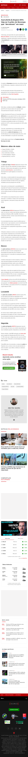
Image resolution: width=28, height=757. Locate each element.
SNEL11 (13, 7)
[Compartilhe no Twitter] (20, 29)
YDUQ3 (13, 164)
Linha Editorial (18, 694)
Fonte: (23, 558)
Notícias (2, 10)
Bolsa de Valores (5, 36)
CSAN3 (4, 550)
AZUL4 (11, 210)
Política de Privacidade (9, 694)
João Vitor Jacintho (14, 408)
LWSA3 (14, 294)
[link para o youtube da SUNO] (19, 728)
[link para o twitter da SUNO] (12, 728)
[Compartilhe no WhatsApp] (23, 29)
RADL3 (4, 553)
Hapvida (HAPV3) (5, 386)
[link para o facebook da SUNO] (8, 728)
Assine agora (14, 709)
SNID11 (18, 7)
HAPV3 (14, 326)
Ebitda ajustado (14, 282)
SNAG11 (8, 7)
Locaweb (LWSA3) (20, 386)
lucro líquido (5, 279)
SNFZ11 (3, 7)
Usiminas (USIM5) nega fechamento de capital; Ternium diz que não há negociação (13, 468)
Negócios (7, 10)
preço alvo (23, 333)
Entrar (24, 1)
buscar (15, 5)
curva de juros (9, 170)
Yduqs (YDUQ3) (5, 389)
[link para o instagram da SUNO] (16, 728)
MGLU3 (4, 541)
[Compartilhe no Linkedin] (26, 29)
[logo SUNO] (13, 1)
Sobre (2, 694)
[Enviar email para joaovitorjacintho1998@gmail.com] (14, 420)
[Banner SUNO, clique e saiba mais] (14, 70)
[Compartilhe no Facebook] (18, 29)
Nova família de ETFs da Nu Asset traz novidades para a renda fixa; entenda (13, 447)
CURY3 (4, 547)
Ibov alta (12, 386)
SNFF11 (22, 7)
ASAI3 (4, 544)
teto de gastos (14, 94)
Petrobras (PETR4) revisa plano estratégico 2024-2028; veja (14, 100)
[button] (23, 5)
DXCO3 (13, 249)
